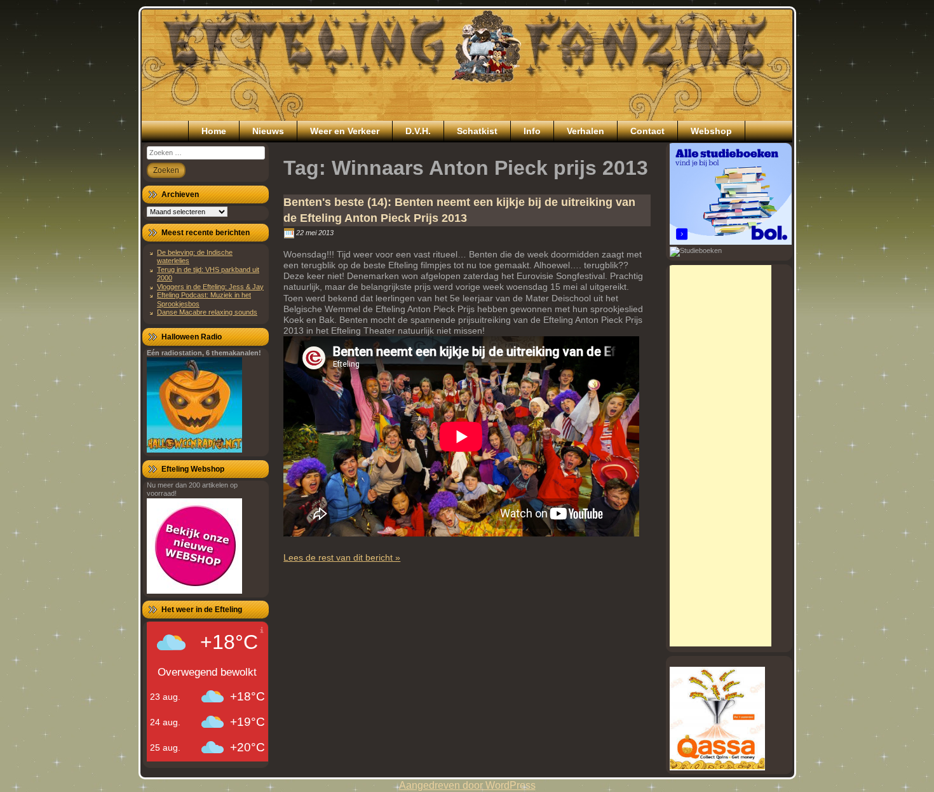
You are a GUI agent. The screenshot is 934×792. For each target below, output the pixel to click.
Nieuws (268, 131)
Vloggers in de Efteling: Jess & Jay (210, 286)
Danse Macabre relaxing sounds (207, 312)
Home (213, 131)
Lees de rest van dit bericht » (341, 557)
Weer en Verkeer (344, 131)
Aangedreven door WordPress (467, 785)
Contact (647, 131)
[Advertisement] (720, 455)
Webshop (711, 131)
